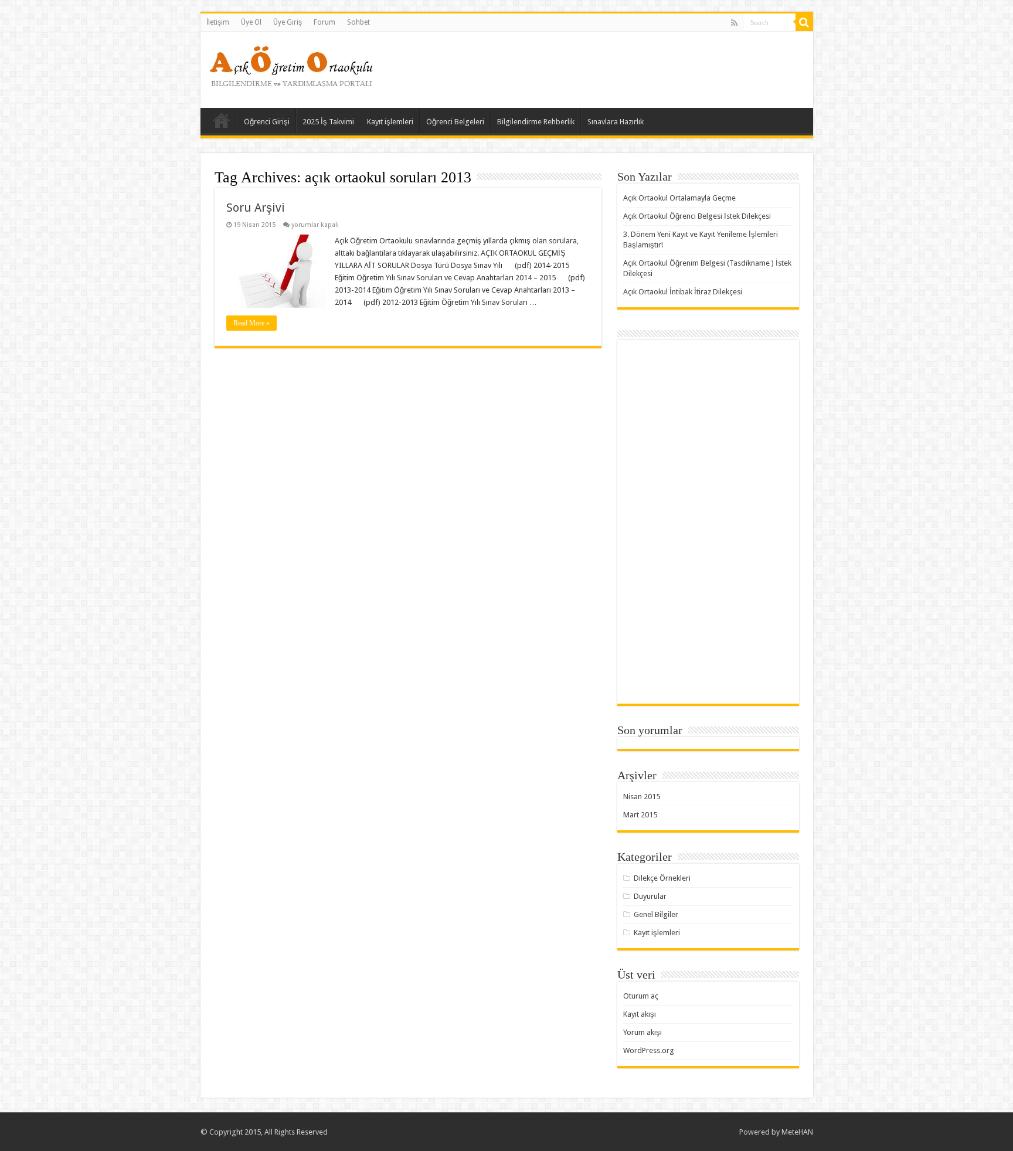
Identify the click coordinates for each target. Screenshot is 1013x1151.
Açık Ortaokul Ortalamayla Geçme (679, 197)
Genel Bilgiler (656, 914)
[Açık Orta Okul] (291, 64)
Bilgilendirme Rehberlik (536, 121)
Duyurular (650, 896)
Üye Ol (251, 22)
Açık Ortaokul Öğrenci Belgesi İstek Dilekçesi (697, 216)
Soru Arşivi (255, 208)
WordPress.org (648, 1050)
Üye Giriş (287, 22)
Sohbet (358, 22)
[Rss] (734, 23)
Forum (324, 22)
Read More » (251, 323)
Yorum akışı (642, 1032)
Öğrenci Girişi (267, 121)
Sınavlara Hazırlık (615, 121)
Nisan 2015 (641, 796)
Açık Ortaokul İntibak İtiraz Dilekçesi (682, 291)
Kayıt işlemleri (390, 121)
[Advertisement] (591, 69)
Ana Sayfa (221, 120)
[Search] (804, 22)
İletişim (217, 22)
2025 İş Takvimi (328, 121)
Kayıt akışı (639, 1014)
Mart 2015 (640, 814)
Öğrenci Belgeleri (455, 121)
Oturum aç (640, 996)
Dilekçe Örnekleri (662, 878)
